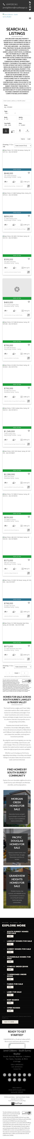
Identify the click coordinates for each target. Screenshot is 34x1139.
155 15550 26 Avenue (12, 176)
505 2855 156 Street (11, 262)
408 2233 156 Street (12, 563)
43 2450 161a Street (11, 391)
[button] (10, 4)
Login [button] (29, 139)
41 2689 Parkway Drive (12, 219)
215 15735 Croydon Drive (11, 305)
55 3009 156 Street (11, 606)
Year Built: (7, 125)
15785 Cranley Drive (12, 434)
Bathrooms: (21, 119)
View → (10, 936)
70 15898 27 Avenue (11, 520)
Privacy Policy (19, 1099)
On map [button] (20, 131)
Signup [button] (23, 139)
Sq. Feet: (22, 125)
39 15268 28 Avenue (12, 348)
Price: (8, 107)
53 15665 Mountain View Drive (13, 649)
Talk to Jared (10, 1021)
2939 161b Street (11, 477)
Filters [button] (27, 131)
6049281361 (12, 4)
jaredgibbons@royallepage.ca (15, 7)
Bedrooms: (6, 119)
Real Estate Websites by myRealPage (17, 1100)
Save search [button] (6, 131)
